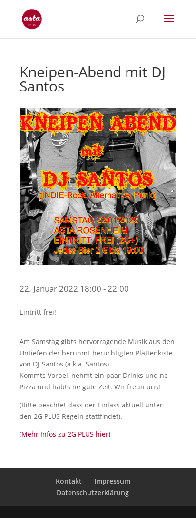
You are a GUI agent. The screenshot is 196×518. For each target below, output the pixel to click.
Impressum (112, 481)
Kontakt (69, 481)
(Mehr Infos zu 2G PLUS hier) (65, 433)
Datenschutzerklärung (93, 492)
